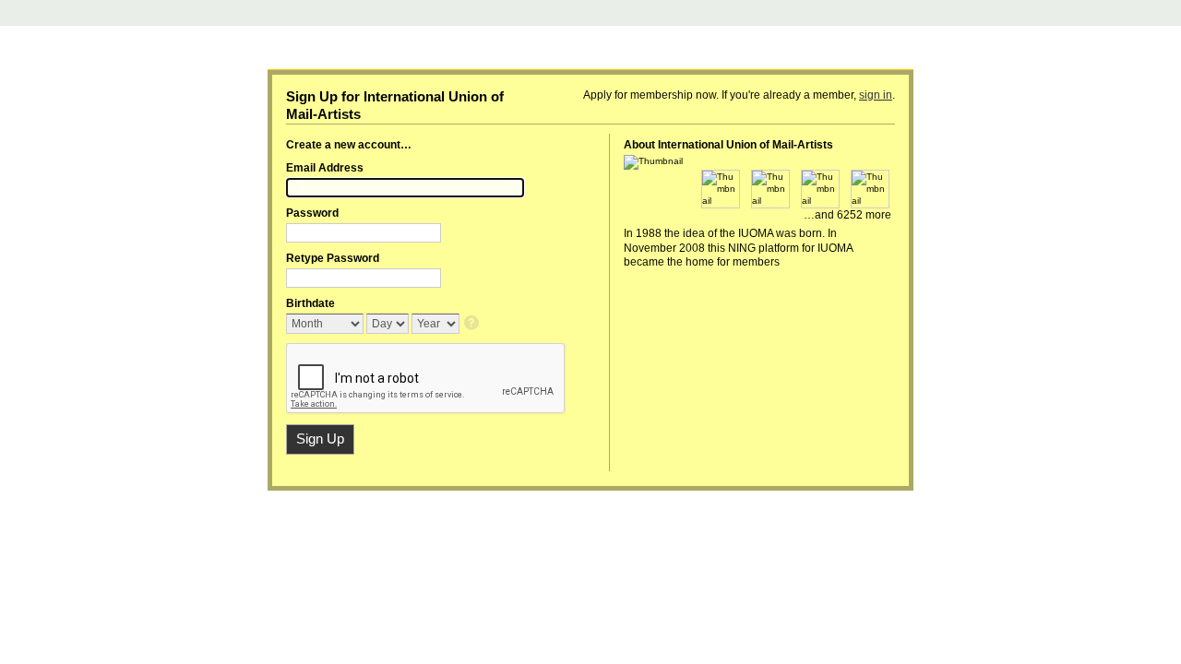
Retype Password (332, 258)
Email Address (325, 167)
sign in (875, 95)
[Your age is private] (473, 324)
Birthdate (310, 303)
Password (312, 213)
